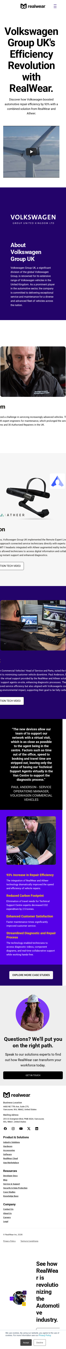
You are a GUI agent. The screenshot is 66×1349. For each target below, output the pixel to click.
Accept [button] (26, 1342)
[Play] (31, 152)
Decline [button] (39, 1342)
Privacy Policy (45, 1335)
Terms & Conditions (29, 1241)
